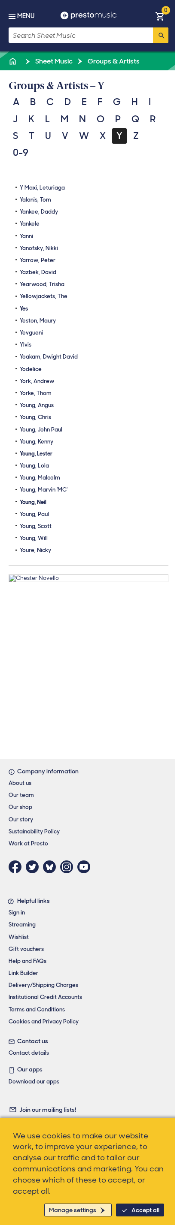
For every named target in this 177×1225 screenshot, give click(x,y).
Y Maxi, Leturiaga (42, 187)
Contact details (29, 1052)
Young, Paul (34, 514)
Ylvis (25, 344)
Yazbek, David (38, 272)
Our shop (20, 807)
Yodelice (31, 369)
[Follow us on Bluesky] (51, 866)
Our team (21, 795)
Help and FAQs (27, 961)
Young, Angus (37, 405)
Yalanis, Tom (35, 199)
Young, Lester (36, 453)
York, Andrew (37, 381)
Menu (25, 16)
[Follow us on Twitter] (34, 866)
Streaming (22, 924)
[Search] (160, 35)
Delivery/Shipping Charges (43, 985)
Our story (21, 819)
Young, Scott (36, 526)
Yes (24, 308)
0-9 (20, 152)
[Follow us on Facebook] (17, 866)
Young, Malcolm (40, 477)
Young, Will (34, 538)
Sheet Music (53, 61)
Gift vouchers (26, 949)
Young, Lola (34, 465)
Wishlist (19, 937)
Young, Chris (35, 417)
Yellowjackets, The (43, 296)
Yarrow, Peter (37, 260)
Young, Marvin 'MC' (43, 489)
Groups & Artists (113, 61)
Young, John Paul (41, 429)
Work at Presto (28, 843)
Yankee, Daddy (39, 211)
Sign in (17, 912)
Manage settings (72, 1210)
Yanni (26, 236)
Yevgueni (31, 332)
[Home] (13, 61)
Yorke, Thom (36, 393)
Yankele (30, 223)
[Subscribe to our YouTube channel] (86, 866)
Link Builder (23, 973)
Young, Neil (33, 502)
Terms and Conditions (37, 1009)
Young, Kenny (36, 441)
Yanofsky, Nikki (39, 248)
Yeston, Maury (38, 320)
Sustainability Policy (34, 831)
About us (20, 783)
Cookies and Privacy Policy (44, 1021)
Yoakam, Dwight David (49, 356)
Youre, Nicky (35, 550)
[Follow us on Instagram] (68, 866)
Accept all (145, 1210)
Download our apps (34, 1081)
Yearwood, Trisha (42, 284)
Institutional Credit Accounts (45, 997)
